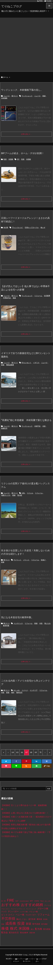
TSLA (42, 901)
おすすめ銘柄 (32, 905)
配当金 (4, 932)
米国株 (10, 159)
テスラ (4, 912)
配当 (32, 929)
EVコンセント (26, 363)
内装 (2, 692)
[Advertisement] (26, 44)
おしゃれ (17, 690)
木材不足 (37, 426)
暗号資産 (36, 924)
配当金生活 (14, 932)
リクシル (30, 493)
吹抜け (43, 560)
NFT (31, 901)
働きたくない (21, 919)
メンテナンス (18, 623)
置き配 (19, 495)
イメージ (25, 690)
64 (13, 752)
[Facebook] (16, 761)
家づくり (15, 96)
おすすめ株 (10, 905)
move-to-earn (24, 901)
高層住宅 (4, 428)
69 (36, 752)
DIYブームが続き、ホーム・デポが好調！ (22, 153)
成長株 (10, 923)
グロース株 (42, 908)
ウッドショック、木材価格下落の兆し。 (22, 90)
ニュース (6, 96)
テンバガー (13, 911)
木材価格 (4, 98)
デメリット (17, 560)
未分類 (5, 227)
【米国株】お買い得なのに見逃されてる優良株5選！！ (25, 813)
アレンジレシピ (17, 227)
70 (40, 752)
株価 (5, 928)
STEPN (36, 901)
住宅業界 (47, 296)
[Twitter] (6, 761)
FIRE (10, 900)
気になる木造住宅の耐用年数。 (17, 617)
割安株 (45, 919)
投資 (5, 159)
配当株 (38, 928)
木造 (44, 426)
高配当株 (32, 933)
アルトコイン (5, 909)
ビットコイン (7, 914)
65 (17, 752)
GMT (17, 901)
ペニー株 (20, 914)
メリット (26, 560)
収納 (2, 924)
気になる (47, 623)
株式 (13, 928)
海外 (12, 692)
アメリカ (47, 905)
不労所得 (8, 919)
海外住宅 (19, 692)
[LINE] (16, 766)
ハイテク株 (24, 912)
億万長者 (32, 919)
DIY (18, 159)
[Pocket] (6, 766)
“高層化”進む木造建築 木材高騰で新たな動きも (26, 420)
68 (31, 752)
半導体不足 (7, 298)
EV (5, 901)
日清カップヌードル (32, 227)
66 (22, 752)
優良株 (39, 919)
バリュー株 (33, 912)
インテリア (33, 690)
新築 (44, 96)
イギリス (36, 363)
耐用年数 (6, 625)
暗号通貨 (44, 924)
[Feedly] (36, 766)
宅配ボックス (5, 495)
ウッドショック (27, 96)
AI (2, 901)
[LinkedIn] (36, 761)
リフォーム (38, 296)
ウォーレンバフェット (18, 909)
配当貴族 (47, 929)
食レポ (43, 227)
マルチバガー (30, 915)
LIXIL (23, 493)
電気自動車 (10, 365)
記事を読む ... (26, 134)
